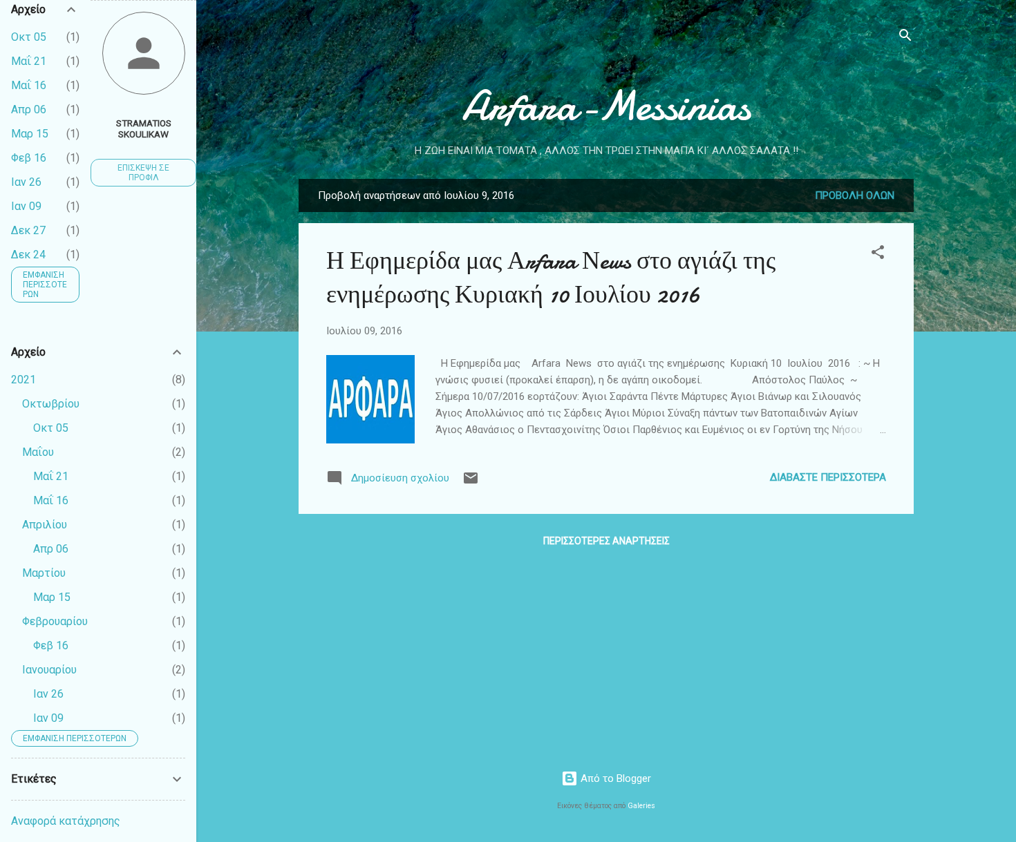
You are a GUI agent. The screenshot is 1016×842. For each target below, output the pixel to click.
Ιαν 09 (26, 206)
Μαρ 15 (29, 133)
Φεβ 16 (28, 157)
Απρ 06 (28, 109)
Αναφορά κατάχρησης (65, 820)
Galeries (641, 805)
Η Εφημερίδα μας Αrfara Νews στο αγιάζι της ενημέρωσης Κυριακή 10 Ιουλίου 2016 (550, 278)
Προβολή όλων (854, 195)
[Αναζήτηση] (905, 38)
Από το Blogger (614, 778)
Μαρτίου (44, 573)
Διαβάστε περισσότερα (828, 477)
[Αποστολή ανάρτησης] (470, 483)
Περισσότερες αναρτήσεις (606, 540)
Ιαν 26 (26, 182)
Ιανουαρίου (49, 669)
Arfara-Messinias (606, 105)
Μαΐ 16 (28, 85)
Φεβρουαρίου (55, 621)
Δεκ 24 (28, 254)
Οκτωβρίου (50, 403)
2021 (23, 379)
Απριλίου (44, 524)
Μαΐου (38, 452)
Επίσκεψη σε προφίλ (143, 172)
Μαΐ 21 (28, 61)
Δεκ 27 (28, 230)
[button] (877, 254)
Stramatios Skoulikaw (143, 128)
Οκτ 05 (28, 37)
